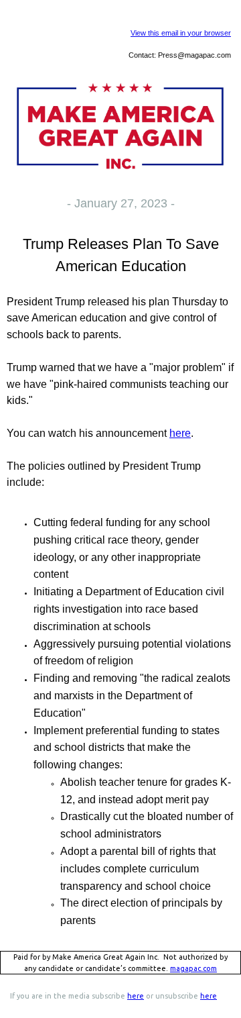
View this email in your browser (181, 33)
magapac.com (193, 968)
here (180, 433)
